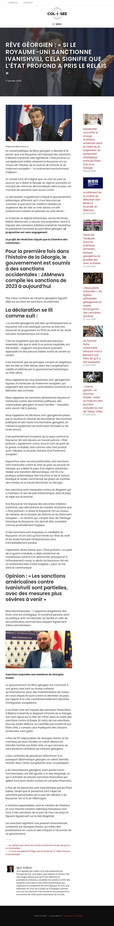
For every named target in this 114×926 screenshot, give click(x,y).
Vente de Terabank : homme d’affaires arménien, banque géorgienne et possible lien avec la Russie (91, 249)
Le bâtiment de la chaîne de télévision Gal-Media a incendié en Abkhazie (92, 201)
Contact (28, 2)
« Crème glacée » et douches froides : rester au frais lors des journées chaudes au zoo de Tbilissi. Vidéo (93, 399)
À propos (13, 2)
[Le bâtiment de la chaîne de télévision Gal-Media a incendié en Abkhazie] (93, 186)
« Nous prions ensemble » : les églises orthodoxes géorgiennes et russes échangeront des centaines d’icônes (92, 302)
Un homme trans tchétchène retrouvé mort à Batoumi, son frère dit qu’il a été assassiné (92, 351)
